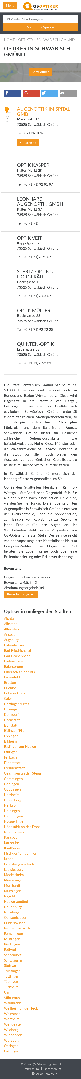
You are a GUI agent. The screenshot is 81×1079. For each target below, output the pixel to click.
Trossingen (12, 971)
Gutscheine (28, 142)
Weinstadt (12, 1014)
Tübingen (11, 982)
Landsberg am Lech (19, 864)
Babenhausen (14, 645)
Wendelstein (14, 1024)
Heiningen (12, 811)
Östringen (11, 1051)
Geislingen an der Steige (23, 773)
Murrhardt (12, 886)
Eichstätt (10, 725)
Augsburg (11, 640)
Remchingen (13, 934)
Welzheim (11, 1019)
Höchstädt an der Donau (23, 827)
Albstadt (10, 624)
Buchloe (10, 688)
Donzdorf (11, 715)
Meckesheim (14, 875)
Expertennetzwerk (44, 1073)
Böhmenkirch (14, 693)
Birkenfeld (12, 677)
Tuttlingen (11, 976)
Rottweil (10, 950)
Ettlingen (10, 752)
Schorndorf (12, 955)
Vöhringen (12, 998)
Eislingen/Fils (14, 731)
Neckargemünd (16, 902)
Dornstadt (12, 720)
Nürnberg (11, 912)
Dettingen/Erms (16, 704)
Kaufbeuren (13, 848)
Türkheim (11, 987)
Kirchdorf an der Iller (20, 853)
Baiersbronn (13, 667)
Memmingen (14, 880)
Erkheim (10, 741)
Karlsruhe (11, 843)
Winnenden (13, 1035)
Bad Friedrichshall (18, 651)
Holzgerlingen (14, 821)
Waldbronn (12, 1003)
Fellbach (10, 757)
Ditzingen (11, 709)
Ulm (7, 992)
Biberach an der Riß (19, 672)
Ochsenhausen (15, 918)
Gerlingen (11, 784)
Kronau (9, 859)
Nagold (9, 896)
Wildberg (11, 1030)
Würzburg (11, 1040)
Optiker (25, 40)
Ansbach (10, 635)
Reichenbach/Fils (17, 928)
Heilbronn (11, 805)
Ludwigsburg (13, 870)
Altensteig (11, 629)
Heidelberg (12, 800)
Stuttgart (10, 966)
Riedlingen (12, 944)
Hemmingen (13, 816)
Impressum (31, 1068)
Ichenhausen (14, 832)
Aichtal (9, 618)
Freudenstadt (14, 768)
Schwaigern (13, 960)
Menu (10, 5)
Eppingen (11, 736)
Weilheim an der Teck (21, 1008)
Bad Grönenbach (17, 656)
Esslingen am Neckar (20, 747)
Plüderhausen (14, 923)
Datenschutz (52, 1068)
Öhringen (11, 1046)
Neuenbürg (13, 907)
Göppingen (12, 789)
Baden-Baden (14, 661)
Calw (8, 699)
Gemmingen (13, 779)
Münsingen (12, 891)
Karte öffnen (40, 72)
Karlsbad (10, 837)
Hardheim (11, 795)
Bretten (10, 683)
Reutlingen (12, 939)
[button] (12, 93)
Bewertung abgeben (21, 594)
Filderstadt (12, 763)
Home (9, 40)
